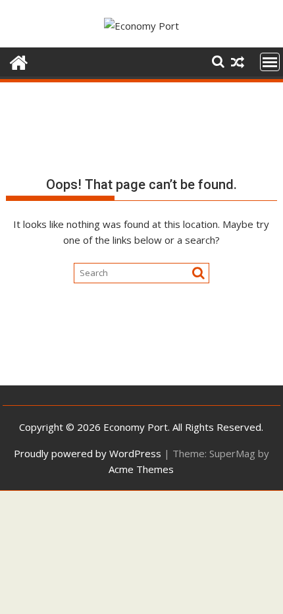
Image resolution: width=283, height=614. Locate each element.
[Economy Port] (18, 61)
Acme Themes (141, 469)
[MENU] (270, 62)
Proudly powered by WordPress (87, 453)
